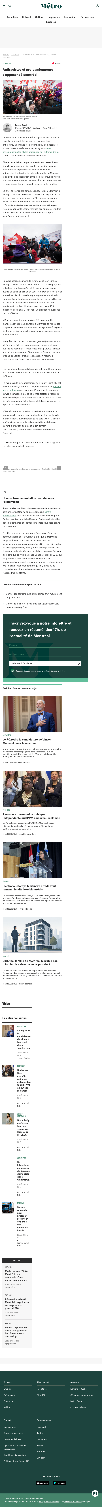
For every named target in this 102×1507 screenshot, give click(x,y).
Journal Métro (10, 1287)
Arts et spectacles (21, 1115)
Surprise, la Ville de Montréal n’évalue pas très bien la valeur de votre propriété (30, 962)
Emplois (7, 1388)
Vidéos (7, 1407)
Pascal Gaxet (21, 125)
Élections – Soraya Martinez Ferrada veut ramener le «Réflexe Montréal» (29, 887)
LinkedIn (41, 1457)
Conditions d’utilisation (15, 1454)
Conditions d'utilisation (73, 1501)
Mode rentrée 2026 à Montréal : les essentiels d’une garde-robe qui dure (16, 1275)
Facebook (41, 1426)
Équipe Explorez (10, 1343)
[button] (3, 6)
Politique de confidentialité (16, 1461)
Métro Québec (77, 1401)
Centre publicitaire (12, 1439)
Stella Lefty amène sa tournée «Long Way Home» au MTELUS (23, 1127)
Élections (6, 881)
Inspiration (54, 17)
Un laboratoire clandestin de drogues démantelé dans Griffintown (23, 1170)
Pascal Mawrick (24, 762)
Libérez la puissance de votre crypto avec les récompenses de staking (16, 1332)
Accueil (6, 54)
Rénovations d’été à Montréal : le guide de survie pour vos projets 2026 (17, 1304)
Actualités (12, 17)
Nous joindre (10, 1426)
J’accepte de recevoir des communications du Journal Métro (40, 670)
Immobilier (70, 17)
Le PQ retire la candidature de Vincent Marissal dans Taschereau (27, 741)
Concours (8, 1401)
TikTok (40, 1445)
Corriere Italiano (78, 1407)
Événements (9, 1394)
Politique (6, 810)
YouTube (41, 1451)
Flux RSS (41, 1394)
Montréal (6, 956)
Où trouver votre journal (82, 1394)
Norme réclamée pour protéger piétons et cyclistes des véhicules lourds (22, 1218)
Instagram (42, 1439)
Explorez (51, 21)
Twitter (40, 1432)
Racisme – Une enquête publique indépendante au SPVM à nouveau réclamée (31, 816)
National (20, 1203)
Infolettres (42, 1388)
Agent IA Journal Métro (27, 834)
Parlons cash (88, 17)
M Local (26, 17)
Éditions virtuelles (79, 1388)
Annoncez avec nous (13, 1432)
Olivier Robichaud (26, 908)
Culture (39, 17)
